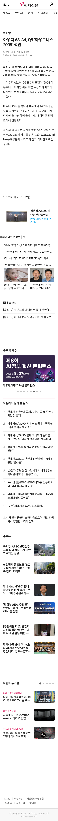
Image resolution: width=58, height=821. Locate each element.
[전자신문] (29, 4)
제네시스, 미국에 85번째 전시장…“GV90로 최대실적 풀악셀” (30, 495)
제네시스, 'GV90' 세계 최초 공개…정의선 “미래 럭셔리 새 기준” (30, 425)
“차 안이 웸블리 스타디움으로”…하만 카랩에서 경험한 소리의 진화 (30, 519)
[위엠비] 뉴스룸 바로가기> (40, 221)
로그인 (7, 798)
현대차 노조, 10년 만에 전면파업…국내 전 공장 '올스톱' (30, 460)
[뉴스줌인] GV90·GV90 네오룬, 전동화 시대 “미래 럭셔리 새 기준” (30, 484)
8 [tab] (40, 391)
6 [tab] (34, 391)
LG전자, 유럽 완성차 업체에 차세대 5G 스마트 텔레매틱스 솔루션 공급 (29, 472)
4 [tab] (27, 391)
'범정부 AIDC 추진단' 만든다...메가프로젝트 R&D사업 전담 (17, 608)
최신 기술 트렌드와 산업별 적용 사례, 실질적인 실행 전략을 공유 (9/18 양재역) (27, 66)
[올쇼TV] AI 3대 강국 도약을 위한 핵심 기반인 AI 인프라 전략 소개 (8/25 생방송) (29, 317)
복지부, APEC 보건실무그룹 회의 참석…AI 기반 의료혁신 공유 (17, 550)
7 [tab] (37, 391)
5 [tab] (31, 391)
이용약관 (18, 798)
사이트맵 (20, 803)
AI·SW (6, 13)
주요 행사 (10, 350)
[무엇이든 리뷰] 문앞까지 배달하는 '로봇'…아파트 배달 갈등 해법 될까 (16, 631)
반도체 (19, 13)
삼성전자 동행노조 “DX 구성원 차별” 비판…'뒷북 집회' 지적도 (16, 568)
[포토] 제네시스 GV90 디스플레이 (25, 506)
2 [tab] (21, 391)
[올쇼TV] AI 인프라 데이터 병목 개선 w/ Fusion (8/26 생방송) (29, 310)
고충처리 (8, 803)
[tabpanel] (29, 372)
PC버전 (32, 803)
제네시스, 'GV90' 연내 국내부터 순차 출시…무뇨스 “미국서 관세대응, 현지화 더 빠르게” (30, 437)
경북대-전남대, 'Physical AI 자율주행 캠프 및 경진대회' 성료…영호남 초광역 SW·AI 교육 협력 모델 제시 (16, 651)
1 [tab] (18, 391)
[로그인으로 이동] (52, 4)
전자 (30, 13)
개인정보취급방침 (35, 798)
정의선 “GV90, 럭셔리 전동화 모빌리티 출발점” (30, 448)
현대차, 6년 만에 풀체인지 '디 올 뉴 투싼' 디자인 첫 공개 (30, 413)
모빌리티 (43, 13)
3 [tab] (24, 391)
